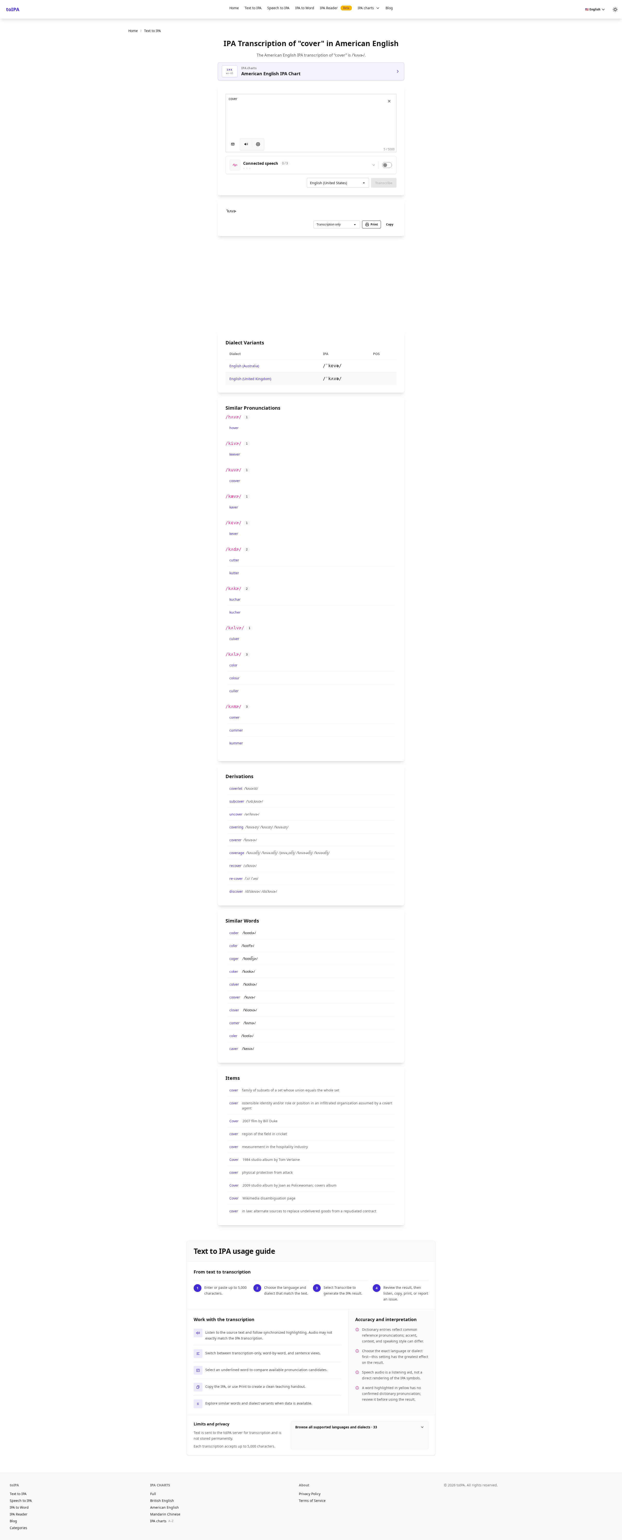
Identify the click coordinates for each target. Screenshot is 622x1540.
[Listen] (246, 144)
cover (233, 1090)
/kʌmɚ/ (233, 706)
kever (233, 533)
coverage (236, 852)
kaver (233, 507)
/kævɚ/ (233, 496)
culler (234, 691)
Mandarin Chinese (165, 1514)
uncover (235, 814)
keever (234, 454)
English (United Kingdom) (250, 378)
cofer (233, 945)
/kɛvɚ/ (233, 522)
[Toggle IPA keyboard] (232, 144)
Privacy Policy (309, 1493)
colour (234, 678)
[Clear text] (389, 101)
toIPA (12, 9)
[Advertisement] (311, 284)
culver (234, 638)
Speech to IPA (278, 8)
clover (234, 1010)
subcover (236, 801)
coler (233, 1035)
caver (233, 1048)
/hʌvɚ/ (233, 416)
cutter (234, 560)
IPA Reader (334, 8)
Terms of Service (312, 1500)
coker (233, 971)
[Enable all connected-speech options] (387, 165)
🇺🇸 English (592, 9)
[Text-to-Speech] (258, 144)
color (233, 665)
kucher (235, 612)
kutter (234, 573)
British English (162, 1500)
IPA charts (366, 8)
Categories (18, 1527)
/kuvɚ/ (233, 469)
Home (234, 8)
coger (234, 958)
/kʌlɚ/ (233, 654)
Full (153, 1493)
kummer (236, 743)
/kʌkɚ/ (233, 588)
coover (234, 480)
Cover (234, 1121)
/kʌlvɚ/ (234, 627)
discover (236, 891)
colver (234, 984)
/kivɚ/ (233, 443)
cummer (236, 730)
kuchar (235, 599)
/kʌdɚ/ (233, 549)
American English (164, 1507)
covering (236, 827)
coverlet (235, 788)
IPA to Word (304, 8)
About (304, 1485)
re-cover (236, 878)
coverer (235, 840)
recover (235, 865)
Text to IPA (253, 8)
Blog (389, 8)
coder (234, 933)
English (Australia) (244, 366)
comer (234, 717)
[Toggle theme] (615, 9)
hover (234, 427)
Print (374, 224)
